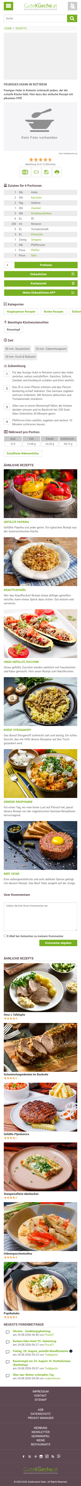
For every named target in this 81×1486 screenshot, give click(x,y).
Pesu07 (49, 1334)
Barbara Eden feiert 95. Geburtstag (34, 1341)
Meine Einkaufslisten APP (39, 292)
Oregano (36, 239)
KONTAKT (40, 1395)
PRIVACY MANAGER (40, 1418)
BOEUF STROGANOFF (17, 730)
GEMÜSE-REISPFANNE (18, 802)
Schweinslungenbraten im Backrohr (26, 1074)
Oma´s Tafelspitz (14, 1014)
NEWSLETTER (41, 1432)
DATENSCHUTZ (41, 1414)
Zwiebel (36, 208)
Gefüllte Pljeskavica (16, 1134)
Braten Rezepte (53, 311)
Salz (33, 255)
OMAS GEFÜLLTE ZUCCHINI (21, 662)
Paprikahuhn (11, 1313)
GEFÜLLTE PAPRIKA (16, 522)
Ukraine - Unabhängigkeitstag (31, 1331)
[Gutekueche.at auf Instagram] (41, 1456)
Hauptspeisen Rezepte (21, 311)
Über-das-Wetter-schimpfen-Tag (33, 1374)
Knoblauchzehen (41, 213)
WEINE (40, 1440)
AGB (40, 1409)
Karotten (36, 197)
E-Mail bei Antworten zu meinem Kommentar (34, 936)
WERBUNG (40, 1428)
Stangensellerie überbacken (21, 1194)
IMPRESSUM (41, 1391)
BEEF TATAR (11, 874)
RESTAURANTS (40, 1444)
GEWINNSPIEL (40, 1436)
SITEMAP (41, 1399)
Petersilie (37, 234)
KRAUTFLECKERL (15, 590)
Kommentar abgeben (58, 943)
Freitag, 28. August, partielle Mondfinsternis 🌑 (43, 1351)
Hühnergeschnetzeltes (18, 1253)
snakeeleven (52, 1378)
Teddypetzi (51, 1354)
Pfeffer (35, 250)
